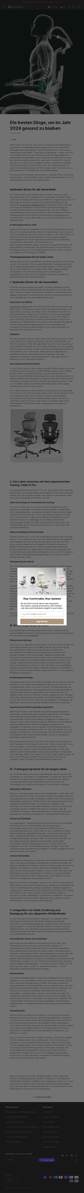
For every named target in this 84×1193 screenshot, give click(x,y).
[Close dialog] (64, 569)
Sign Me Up (42, 621)
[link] (42, 582)
